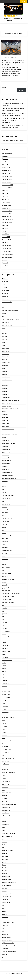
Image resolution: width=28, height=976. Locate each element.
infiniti (4, 642)
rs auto (4, 798)
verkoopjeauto (6, 896)
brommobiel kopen (8, 495)
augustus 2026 (7, 153)
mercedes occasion (8, 717)
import (4, 634)
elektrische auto (7, 550)
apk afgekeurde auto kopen (10, 319)
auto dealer (5, 354)
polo (3, 767)
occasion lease (7, 749)
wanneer (5, 917)
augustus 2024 (7, 222)
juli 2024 (5, 225)
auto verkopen (6, 432)
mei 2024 (5, 231)
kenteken (5, 657)
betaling (4, 486)
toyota (4, 868)
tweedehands (6, 876)
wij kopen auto (6, 937)
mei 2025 (5, 196)
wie (3, 931)
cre (3, 515)
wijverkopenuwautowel (9, 951)
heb (3, 616)
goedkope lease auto (8, 602)
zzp (3, 957)
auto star (5, 414)
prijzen (4, 778)
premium (5, 769)
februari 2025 (6, 205)
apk (3, 316)
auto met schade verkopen (10, 400)
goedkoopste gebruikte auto (11, 593)
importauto (5, 640)
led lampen (5, 683)
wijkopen (5, 948)
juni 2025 (5, 193)
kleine (4, 665)
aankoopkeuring (7, 302)
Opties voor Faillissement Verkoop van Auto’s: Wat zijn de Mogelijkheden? (13, 120)
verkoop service (7, 894)
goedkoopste (6, 590)
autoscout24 (6, 463)
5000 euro (5, 299)
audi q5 (4, 339)
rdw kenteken (6, 793)
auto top (5, 420)
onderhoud (5, 761)
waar (3, 908)
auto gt (4, 371)
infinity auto (6, 645)
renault (4, 795)
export (4, 564)
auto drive (5, 359)
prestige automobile (8, 772)
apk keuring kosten (8, 325)
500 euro (5, 296)
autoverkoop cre (7, 472)
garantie (4, 585)
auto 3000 (5, 348)
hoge (3, 625)
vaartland (5, 888)
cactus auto (6, 504)
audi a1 (4, 331)
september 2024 (7, 219)
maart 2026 (6, 167)
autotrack (5, 466)
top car (4, 862)
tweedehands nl (7, 879)
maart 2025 (6, 202)
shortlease (5, 819)
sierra (4, 821)
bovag (4, 492)
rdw (3, 790)
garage (4, 582)
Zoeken (4, 87)
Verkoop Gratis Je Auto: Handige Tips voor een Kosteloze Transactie (14, 114)
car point (5, 510)
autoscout (5, 458)
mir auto (4, 723)
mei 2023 (5, 266)
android (4, 305)
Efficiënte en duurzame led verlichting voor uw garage (13, 62)
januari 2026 (6, 173)
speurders (5, 839)
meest (4, 709)
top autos (5, 859)
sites (3, 830)
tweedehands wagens (9, 882)
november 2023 (7, 248)
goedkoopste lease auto (9, 596)
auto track (5, 423)
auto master (6, 397)
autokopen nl (6, 452)
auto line (5, 385)
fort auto (5, 576)
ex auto (4, 562)
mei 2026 (5, 162)
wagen (4, 911)
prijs (3, 775)
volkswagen (6, 902)
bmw (3, 489)
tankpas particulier (8, 850)
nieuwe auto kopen (8, 741)
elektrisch (5, 547)
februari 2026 (6, 170)
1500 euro (5, 281)
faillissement (6, 567)
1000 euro (5, 279)
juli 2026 (5, 156)
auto (3, 342)
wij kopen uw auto (8, 943)
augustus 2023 (7, 257)
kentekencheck (7, 660)
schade (4, 801)
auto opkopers (6, 406)
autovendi (5, 469)
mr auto (4, 735)
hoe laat (4, 622)
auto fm (4, 368)
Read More (5, 79)
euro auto (5, 559)
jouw (3, 654)
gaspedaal (5, 588)
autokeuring (6, 449)
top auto (5, 856)
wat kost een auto (8, 922)
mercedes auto (7, 715)
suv (3, 847)
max (3, 703)
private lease (6, 781)
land (3, 674)
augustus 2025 (7, 188)
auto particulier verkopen (10, 409)
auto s (4, 411)
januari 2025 (6, 208)
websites (5, 925)
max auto (5, 706)
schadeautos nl (7, 810)
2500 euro (5, 290)
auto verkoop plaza (8, 429)
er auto (4, 553)
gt (3, 611)
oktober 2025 (6, 182)
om (3, 755)
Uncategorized (7, 885)
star (3, 844)
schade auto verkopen (9, 804)
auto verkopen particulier (10, 435)
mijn (3, 720)
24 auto (4, 287)
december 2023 (7, 245)
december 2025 (7, 176)
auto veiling (5, 426)
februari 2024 (6, 240)
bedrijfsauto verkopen (9, 478)
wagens (4, 914)
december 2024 (7, 211)
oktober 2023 (6, 251)
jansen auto (6, 651)
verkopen (5, 899)
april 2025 (5, 199)
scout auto (5, 813)
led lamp (4, 680)
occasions (5, 752)
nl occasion (5, 746)
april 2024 (5, 234)
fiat (3, 570)
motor (4, 732)
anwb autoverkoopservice (10, 310)
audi (3, 328)
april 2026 (5, 164)
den (3, 530)
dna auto (5, 538)
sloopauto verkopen (8, 833)
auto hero (5, 374)
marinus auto (6, 692)
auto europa (6, 362)
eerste (4, 544)
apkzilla (13, 57)
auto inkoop (6, 383)
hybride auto (6, 631)
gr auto (4, 608)
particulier (5, 764)
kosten (4, 671)
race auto (5, 787)
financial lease (6, 573)
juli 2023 (5, 260)
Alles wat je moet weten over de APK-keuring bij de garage (12, 126)
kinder (4, 663)
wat (3, 920)
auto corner (5, 351)
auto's (4, 437)
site (3, 827)
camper (4, 507)
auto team (5, 417)
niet (3, 738)
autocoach (5, 440)
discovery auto (7, 536)
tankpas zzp (6, 853)
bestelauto (5, 484)
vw (3, 905)
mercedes (5, 712)
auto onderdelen (7, 403)
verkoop (4, 891)
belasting (5, 481)
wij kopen (5, 934)
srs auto (4, 842)
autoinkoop (5, 446)
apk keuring (5, 322)
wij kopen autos (7, 940)
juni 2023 (5, 263)
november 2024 (7, 214)
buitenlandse (6, 498)
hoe (3, 619)
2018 (3, 284)
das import (5, 524)
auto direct (5, 357)
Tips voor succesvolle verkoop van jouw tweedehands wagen (13, 109)
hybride (4, 628)
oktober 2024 (6, 216)
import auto (6, 637)
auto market (6, 391)
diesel (4, 533)
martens (5, 700)
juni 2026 (5, 159)
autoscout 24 (6, 460)
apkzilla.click (11, 16)
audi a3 (4, 333)
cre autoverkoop (7, 518)
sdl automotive (7, 816)
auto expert (6, 365)
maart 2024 (6, 237)
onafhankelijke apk (8, 758)
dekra (4, 527)
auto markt (5, 394)
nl (2, 743)
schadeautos (6, 807)
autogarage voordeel (8, 443)
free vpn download (8, 579)
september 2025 (7, 185)
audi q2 (4, 336)
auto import (6, 377)
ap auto (4, 313)
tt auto (4, 871)
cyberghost (5, 521)
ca (3, 501)
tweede (4, 873)
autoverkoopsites (7, 475)
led (3, 677)
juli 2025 (5, 190)
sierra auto (5, 824)
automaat (5, 455)
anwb (4, 307)
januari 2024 (6, 242)
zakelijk (4, 954)
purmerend (5, 784)
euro (3, 556)
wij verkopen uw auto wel (10, 946)
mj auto (4, 726)
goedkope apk (6, 599)
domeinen (5, 541)
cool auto (5, 512)
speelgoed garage (7, 836)
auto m (4, 388)
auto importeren (7, 380)
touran (4, 865)
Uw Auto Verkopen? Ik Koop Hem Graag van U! (12, 104)
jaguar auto (5, 648)
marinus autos (6, 694)
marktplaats (6, 697)
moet (4, 729)
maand (4, 689)
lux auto (4, 686)
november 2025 (7, 179)
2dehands (5, 293)
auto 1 (4, 345)
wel (3, 928)
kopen (4, 668)
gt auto (4, 614)
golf (3, 605)
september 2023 (7, 254)
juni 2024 (5, 228)
